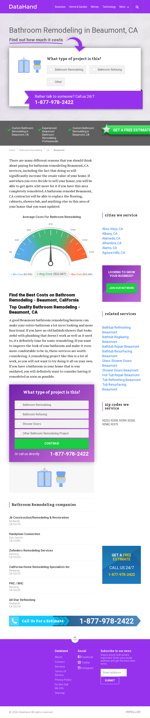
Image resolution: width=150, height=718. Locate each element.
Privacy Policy (63, 679)
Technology (109, 6)
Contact (60, 661)
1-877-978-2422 (54, 102)
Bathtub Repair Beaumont (120, 346)
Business (60, 6)
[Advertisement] (121, 180)
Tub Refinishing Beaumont (121, 380)
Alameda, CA (111, 238)
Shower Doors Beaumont (120, 370)
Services (60, 666)
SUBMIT (110, 680)
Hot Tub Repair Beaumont (120, 375)
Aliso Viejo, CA (112, 229)
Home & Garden (78, 6)
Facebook (86, 657)
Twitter (85, 662)
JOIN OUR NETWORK (121, 288)
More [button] (122, 6)
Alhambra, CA (111, 243)
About (58, 657)
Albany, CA (109, 233)
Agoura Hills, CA (113, 253)
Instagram (86, 668)
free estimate (122, 557)
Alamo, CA (109, 248)
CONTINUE (51, 443)
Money (95, 6)
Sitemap (60, 693)
